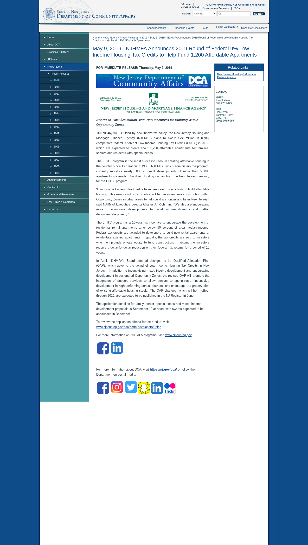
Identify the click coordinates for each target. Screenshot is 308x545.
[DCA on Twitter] (131, 392)
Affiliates (52, 59)
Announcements (156, 27)
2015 (56, 106)
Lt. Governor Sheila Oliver (250, 4)
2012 (56, 126)
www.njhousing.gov (178, 335)
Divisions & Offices (58, 52)
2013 (56, 120)
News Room (54, 66)
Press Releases (60, 73)
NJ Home (186, 4)
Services (52, 209)
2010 (56, 139)
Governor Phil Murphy (219, 4)
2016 (56, 100)
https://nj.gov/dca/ (163, 369)
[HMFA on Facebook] (103, 353)
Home (50, 37)
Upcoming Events (183, 27)
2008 (56, 153)
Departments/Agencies (216, 8)
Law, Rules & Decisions (61, 201)
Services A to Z (190, 7)
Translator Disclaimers (254, 27)
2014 (56, 113)
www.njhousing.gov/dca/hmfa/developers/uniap (128, 327)
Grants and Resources (60, 194)
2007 (56, 159)
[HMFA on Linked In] (117, 352)
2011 (56, 133)
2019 (56, 80)
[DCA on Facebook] (103, 393)
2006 (56, 166)
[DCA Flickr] (170, 393)
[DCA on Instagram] (117, 392)
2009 (56, 146)
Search (186, 13)
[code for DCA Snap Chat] (144, 393)
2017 (56, 93)
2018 (56, 86)
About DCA (53, 44)
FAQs (237, 8)
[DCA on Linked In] (157, 393)
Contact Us (54, 187)
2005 (56, 173)
